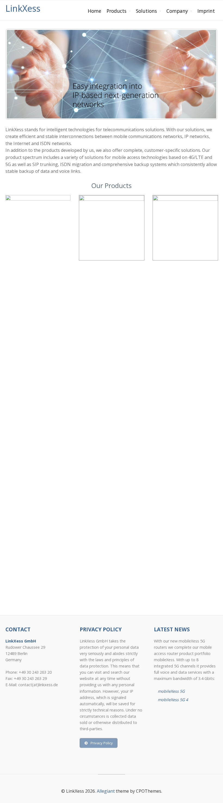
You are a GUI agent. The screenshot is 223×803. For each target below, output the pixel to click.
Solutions (146, 11)
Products (116, 11)
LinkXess (22, 8)
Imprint (206, 11)
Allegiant (106, 791)
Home (94, 11)
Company (177, 11)
